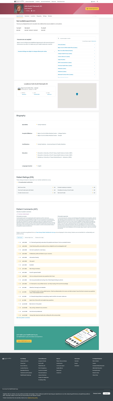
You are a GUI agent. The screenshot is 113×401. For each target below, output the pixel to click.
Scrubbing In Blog (42, 379)
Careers (94, 363)
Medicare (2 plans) (62, 71)
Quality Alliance (59, 368)
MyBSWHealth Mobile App (25, 375)
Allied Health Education (97, 368)
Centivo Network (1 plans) (64, 56)
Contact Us (58, 372)
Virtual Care (22, 363)
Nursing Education (96, 370)
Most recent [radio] (19, 237)
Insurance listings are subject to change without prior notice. (32, 51)
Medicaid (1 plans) (62, 68)
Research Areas (96, 372)
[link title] (19, 1)
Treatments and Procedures (26, 372)
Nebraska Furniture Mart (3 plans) (65, 74)
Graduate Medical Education (98, 365)
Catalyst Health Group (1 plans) (65, 53)
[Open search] (97, 1)
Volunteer (77, 361)
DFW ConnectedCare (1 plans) (65, 62)
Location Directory (24, 368)
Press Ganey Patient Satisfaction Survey (45, 232)
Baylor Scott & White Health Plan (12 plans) (67, 47)
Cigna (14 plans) (61, 59)
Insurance (27, 16)
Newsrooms (58, 370)
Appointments (19, 16)
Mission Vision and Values (61, 361)
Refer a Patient (96, 361)
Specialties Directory (24, 370)
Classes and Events (24, 361)
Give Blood (77, 365)
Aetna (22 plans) (61, 44)
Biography (39, 16)
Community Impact (60, 365)
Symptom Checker (42, 361)
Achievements (59, 363)
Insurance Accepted (42, 370)
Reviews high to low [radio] (29, 237)
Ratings (45, 16)
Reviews (50, 16)
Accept (106, 393)
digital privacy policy (33, 397)
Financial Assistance (42, 372)
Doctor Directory (23, 365)
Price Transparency (42, 368)
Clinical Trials (95, 375)
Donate (76, 363)
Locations (33, 16)
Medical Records (41, 365)
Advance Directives (42, 375)
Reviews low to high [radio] (39, 237)
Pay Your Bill (40, 363)
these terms (94, 41)
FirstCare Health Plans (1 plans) (65, 65)
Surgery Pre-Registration (43, 377)
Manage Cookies (97, 393)
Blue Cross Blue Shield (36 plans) (65, 50)
